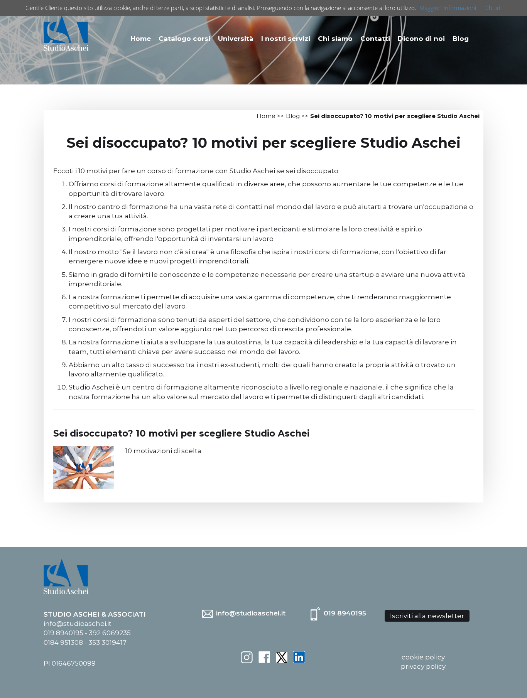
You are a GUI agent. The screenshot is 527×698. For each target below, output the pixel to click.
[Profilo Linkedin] (299, 657)
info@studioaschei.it (249, 613)
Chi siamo (335, 38)
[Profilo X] (281, 657)
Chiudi (493, 8)
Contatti (375, 38)
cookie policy (423, 657)
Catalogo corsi (184, 38)
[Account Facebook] (264, 657)
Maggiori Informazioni (447, 8)
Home (140, 38)
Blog (461, 38)
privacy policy (423, 666)
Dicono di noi (421, 38)
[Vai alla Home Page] (66, 32)
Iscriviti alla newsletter (427, 616)
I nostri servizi (285, 38)
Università (235, 38)
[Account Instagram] (247, 657)
